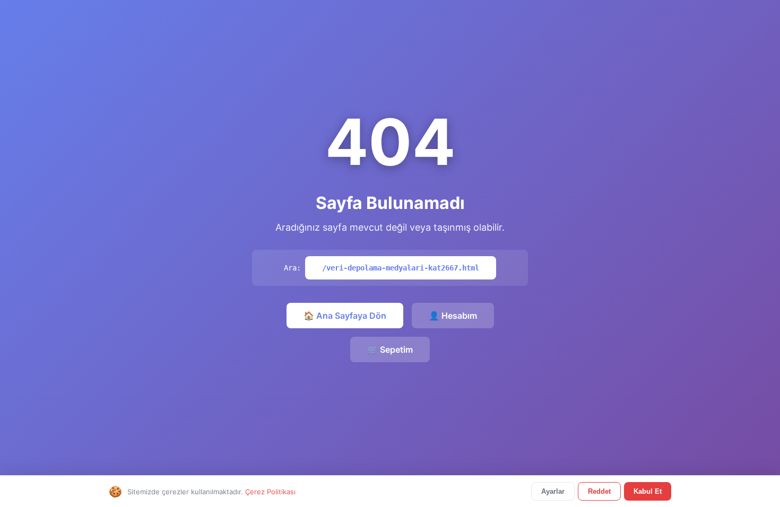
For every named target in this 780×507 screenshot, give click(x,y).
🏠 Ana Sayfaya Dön (345, 315)
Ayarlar (553, 491)
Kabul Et (648, 491)
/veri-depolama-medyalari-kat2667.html (400, 268)
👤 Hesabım (453, 315)
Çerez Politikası (270, 491)
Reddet (599, 491)
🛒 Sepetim (390, 349)
